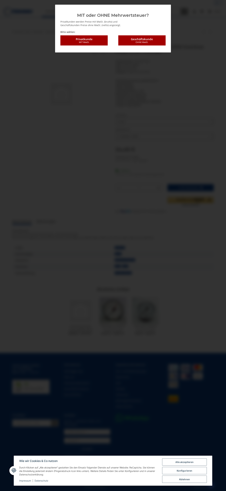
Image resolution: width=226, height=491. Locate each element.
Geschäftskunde (142, 40)
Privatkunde (84, 40)
